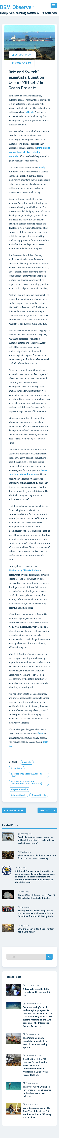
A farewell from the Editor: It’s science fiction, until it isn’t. (37, 992)
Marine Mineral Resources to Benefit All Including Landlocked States (36, 897)
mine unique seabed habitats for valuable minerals (29, 152)
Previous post (15, 810)
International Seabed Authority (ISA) (26, 775)
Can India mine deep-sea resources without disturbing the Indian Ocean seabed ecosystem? (36, 840)
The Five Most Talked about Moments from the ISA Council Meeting (37, 857)
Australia (27, 762)
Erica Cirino (16, 768)
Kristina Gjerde (18, 795)
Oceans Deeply (39, 795)
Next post (46, 810)
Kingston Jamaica (19, 789)
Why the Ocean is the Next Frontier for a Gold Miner (36, 931)
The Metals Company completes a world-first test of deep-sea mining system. (35, 1042)
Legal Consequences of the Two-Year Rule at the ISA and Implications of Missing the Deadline (37, 1113)
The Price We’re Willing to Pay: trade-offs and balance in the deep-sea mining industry (37, 1091)
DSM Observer (17, 7)
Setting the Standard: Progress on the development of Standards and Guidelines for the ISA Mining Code (35, 913)
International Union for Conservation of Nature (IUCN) (26, 782)
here (40, 733)
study (42, 167)
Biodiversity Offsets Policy (24, 570)
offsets (29, 112)
